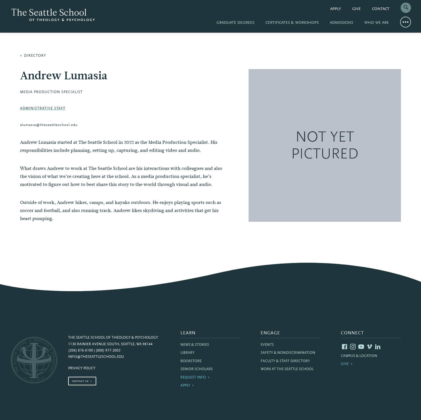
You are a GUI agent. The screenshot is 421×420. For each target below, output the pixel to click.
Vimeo (369, 346)
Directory (35, 56)
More (405, 22)
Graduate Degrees (235, 23)
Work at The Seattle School (287, 369)
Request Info (193, 377)
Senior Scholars (196, 369)
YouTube (361, 346)
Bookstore (191, 361)
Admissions (341, 23)
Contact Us (80, 381)
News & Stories (194, 345)
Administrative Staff (43, 108)
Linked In (377, 346)
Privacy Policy (81, 368)
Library (187, 353)
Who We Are (376, 23)
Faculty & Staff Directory (285, 361)
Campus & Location (359, 356)
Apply (335, 9)
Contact (380, 9)
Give (356, 9)
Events (267, 345)
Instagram (353, 346)
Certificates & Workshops (292, 23)
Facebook (344, 346)
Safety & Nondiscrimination (288, 353)
